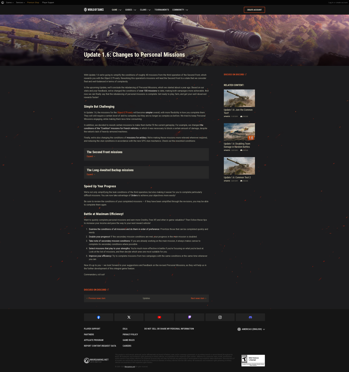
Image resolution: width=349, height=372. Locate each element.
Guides (128, 9)
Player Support (92, 329)
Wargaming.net (130, 367)
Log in (331, 3)
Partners (89, 334)
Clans (143, 9)
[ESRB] (253, 361)
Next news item (197, 298)
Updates (100, 50)
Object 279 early (125, 112)
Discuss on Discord (234, 74)
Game (114, 9)
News (92, 50)
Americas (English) (252, 329)
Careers (127, 346)
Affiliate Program (93, 340)
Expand (90, 156)
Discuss (245, 116)
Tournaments (161, 9)
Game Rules (129, 340)
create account (342, 3)
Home (86, 50)
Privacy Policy (130, 334)
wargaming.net (96, 361)
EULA (125, 329)
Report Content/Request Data (100, 346)
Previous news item (96, 298)
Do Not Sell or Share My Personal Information (169, 329)
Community (178, 9)
